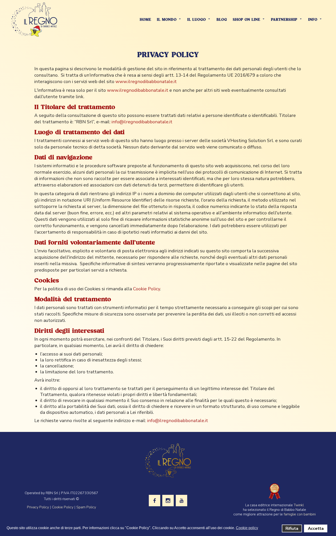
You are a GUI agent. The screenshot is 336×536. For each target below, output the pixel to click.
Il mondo (166, 20)
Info (312, 20)
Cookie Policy (146, 289)
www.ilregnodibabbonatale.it (146, 81)
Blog (221, 20)
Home (145, 20)
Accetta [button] (316, 528)
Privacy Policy (38, 507)
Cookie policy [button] (247, 528)
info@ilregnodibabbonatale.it (142, 122)
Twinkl (299, 505)
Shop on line (246, 20)
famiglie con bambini (300, 514)
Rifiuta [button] (291, 528)
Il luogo (196, 20)
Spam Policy (86, 507)
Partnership (284, 20)
